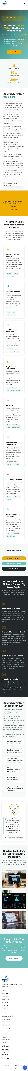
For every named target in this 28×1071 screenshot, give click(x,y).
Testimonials (5, 1002)
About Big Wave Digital (8, 1016)
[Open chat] (25, 1067)
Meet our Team (6, 1031)
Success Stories (6, 996)
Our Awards (5, 1005)
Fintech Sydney (6, 1028)
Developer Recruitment (8, 1019)
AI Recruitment (6, 1025)
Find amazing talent (7, 993)
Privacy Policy (19, 1066)
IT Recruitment (6, 1022)
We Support (5, 1008)
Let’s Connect (5, 999)
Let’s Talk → (14, 52)
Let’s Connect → (14, 958)
